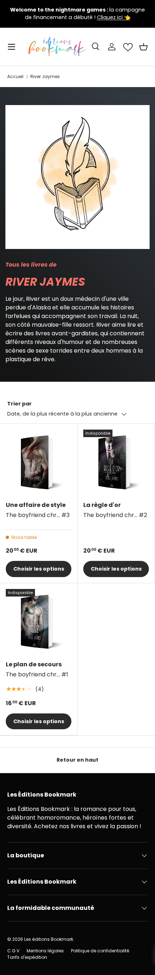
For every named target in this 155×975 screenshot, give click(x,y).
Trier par (19, 403)
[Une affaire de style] (38, 462)
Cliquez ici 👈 (113, 17)
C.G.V (13, 951)
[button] (143, 47)
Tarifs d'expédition (27, 957)
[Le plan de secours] (38, 621)
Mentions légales (45, 951)
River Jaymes (45, 76)
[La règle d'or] (116, 462)
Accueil (15, 76)
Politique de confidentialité (100, 951)
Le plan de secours (34, 664)
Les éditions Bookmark (48, 939)
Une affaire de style (36, 505)
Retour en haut (77, 759)
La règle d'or (102, 505)
